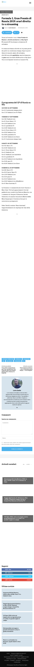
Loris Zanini (12, 27)
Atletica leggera (9, 494)
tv (23, 361)
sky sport (9, 361)
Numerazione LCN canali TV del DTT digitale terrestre (16, 657)
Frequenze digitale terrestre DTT (18, 653)
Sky (3, 361)
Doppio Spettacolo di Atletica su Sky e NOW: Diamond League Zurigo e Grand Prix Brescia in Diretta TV (16, 499)
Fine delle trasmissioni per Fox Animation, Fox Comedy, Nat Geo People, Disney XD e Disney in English (9, 370)
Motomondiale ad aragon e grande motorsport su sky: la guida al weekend (11, 629)
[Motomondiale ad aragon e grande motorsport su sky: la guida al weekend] (26, 629)
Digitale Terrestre (8, 359)
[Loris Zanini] (3, 28)
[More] (22, 32)
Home (2, 12)
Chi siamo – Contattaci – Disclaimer (12, 660)
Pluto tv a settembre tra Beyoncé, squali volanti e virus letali (11, 641)
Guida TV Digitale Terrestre (16, 655)
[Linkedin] (17, 407)
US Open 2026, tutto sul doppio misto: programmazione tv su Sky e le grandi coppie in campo (16, 518)
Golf (5, 475)
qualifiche (26, 359)
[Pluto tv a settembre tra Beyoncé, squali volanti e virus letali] (26, 641)
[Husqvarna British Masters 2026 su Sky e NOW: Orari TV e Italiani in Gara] (17, 475)
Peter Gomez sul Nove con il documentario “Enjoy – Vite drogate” (26, 369)
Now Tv (6, 513)
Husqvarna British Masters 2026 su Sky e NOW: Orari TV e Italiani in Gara (15, 480)
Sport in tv (8, 12)
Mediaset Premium (21, 658)
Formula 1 (18, 359)
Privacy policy (25, 660)
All (24, 464)
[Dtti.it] (11, 3)
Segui (29, 573)
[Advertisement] (17, 82)
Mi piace (29, 569)
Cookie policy (17, 662)
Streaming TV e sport (11, 658)
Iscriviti (29, 579)
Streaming (18, 361)
